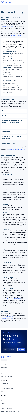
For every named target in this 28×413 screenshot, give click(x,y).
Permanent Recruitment (6, 376)
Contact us (3, 403)
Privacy (2, 408)
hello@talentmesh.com (7, 26)
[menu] (25, 2)
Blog (2, 398)
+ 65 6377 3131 (17, 298)
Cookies (10, 408)
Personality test (4, 383)
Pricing (2, 400)
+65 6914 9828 (9, 317)
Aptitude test (4, 385)
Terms (6, 408)
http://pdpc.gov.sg (8, 298)
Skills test (3, 391)
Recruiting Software (5, 367)
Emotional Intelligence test (7, 388)
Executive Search (5, 373)
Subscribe (21, 349)
